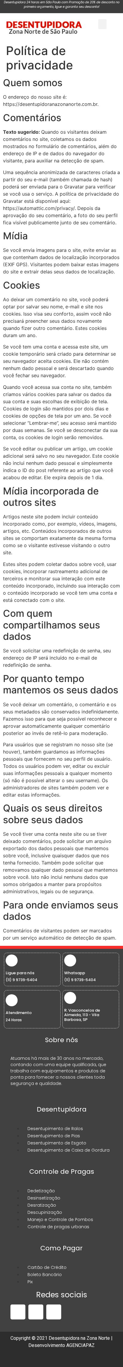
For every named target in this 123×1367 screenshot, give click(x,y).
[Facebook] (17, 1311)
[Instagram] (35, 1311)
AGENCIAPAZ (80, 1345)
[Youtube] (53, 1311)
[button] (102, 24)
